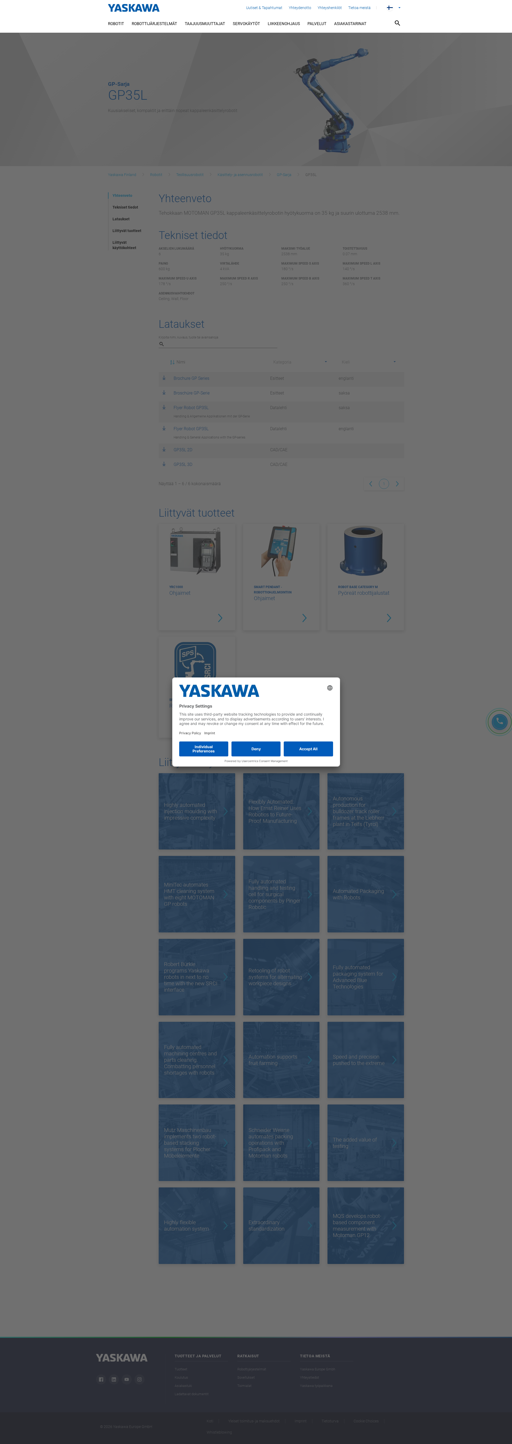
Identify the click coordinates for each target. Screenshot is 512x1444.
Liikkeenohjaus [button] (284, 23)
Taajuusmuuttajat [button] (205, 23)
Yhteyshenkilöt (330, 8)
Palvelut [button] (316, 23)
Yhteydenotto (300, 8)
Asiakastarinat (350, 23)
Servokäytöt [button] (246, 23)
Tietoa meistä (359, 8)
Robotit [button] (116, 23)
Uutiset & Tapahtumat (264, 8)
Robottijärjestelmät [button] (154, 23)
